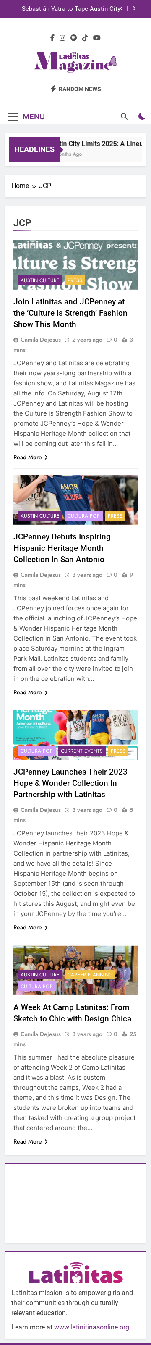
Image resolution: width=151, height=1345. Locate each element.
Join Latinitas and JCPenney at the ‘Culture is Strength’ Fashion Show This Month (70, 313)
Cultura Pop (84, 516)
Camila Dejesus (41, 339)
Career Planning (90, 975)
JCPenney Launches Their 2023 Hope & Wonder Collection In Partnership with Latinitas (70, 783)
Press (75, 280)
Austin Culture (40, 280)
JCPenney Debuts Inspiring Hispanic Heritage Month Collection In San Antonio (62, 548)
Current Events (82, 751)
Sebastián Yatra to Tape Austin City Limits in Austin (71, 9)
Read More (27, 457)
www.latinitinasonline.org (91, 1327)
